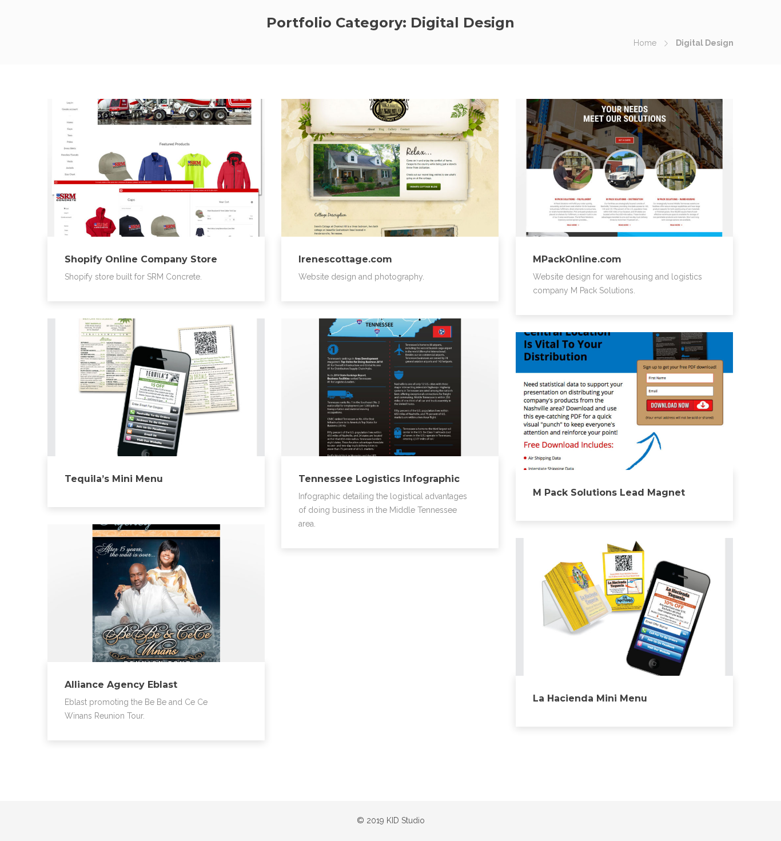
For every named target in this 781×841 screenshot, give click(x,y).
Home (644, 42)
